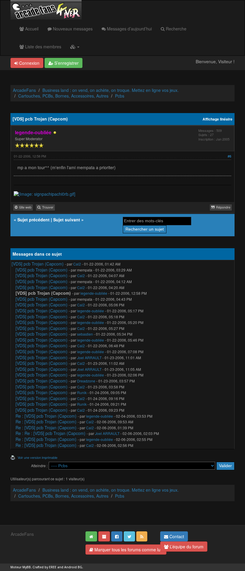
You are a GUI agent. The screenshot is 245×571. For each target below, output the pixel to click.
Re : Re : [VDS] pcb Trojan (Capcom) (50, 433)
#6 (229, 156)
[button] (75, 46)
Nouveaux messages (72, 29)
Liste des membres (42, 47)
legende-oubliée (93, 293)
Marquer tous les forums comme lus (128, 550)
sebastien (85, 334)
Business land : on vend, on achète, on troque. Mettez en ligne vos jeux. (110, 90)
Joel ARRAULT (89, 357)
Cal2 (77, 263)
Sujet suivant (66, 220)
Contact (176, 536)
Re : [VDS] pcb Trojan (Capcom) (46, 416)
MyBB (26, 567)
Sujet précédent (33, 220)
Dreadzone (86, 380)
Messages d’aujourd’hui (129, 29)
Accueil (31, 29)
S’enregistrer (66, 63)
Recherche (175, 29)
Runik (82, 392)
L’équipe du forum (186, 547)
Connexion (28, 63)
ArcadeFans (24, 90)
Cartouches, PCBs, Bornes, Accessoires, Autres (63, 96)
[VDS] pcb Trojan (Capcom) (38, 264)
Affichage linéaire (217, 119)
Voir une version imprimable (37, 457)
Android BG (73, 567)
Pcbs (119, 96)
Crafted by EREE (44, 567)
